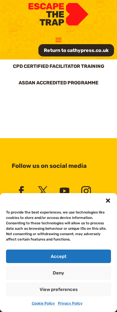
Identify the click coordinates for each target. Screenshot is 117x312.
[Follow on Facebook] (21, 191)
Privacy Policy (70, 303)
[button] (108, 201)
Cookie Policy (43, 303)
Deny (58, 273)
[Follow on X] (42, 191)
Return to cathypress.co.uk (76, 50)
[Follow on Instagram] (86, 191)
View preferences (59, 289)
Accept (58, 256)
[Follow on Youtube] (64, 191)
